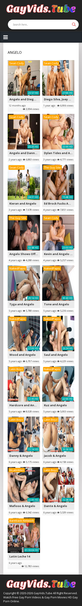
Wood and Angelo (22, 355)
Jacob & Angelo (55, 456)
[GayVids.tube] (41, 9)
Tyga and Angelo (21, 304)
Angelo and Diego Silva (26, 99)
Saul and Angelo (56, 355)
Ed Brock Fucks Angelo (60, 203)
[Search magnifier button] (74, 24)
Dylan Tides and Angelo (61, 153)
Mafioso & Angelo (22, 506)
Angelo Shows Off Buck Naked (31, 254)
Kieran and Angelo (22, 203)
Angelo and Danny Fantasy (29, 153)
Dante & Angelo (55, 506)
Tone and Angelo (56, 304)
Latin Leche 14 (19, 556)
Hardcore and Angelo (25, 405)
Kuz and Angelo (55, 405)
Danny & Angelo (21, 456)
